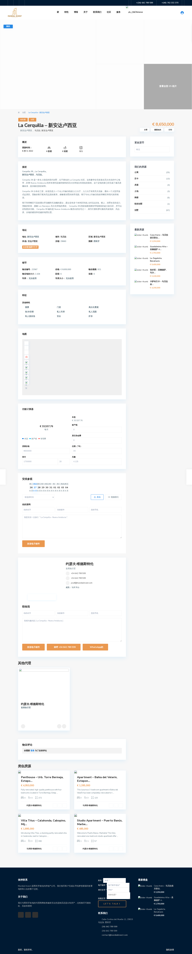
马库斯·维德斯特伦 (90, 805)
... (57, 793)
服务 (118, 12)
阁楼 (136, 197)
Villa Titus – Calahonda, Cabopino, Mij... (43, 822)
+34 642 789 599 (78, 573)
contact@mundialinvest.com (115, 935)
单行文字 (102, 890)
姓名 (100, 880)
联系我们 (97, 12)
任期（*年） (77, 446)
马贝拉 (37, 130)
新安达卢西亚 (47, 130)
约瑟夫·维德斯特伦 (79, 564)
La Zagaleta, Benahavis (156, 259)
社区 (109, 12)
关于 (85, 12)
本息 (74, 417)
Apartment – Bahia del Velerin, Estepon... (97, 779)
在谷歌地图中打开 (30, 247)
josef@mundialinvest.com (81, 583)
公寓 (136, 172)
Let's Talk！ (112, 903)
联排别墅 (138, 203)
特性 (66, 12)
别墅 (24, 112)
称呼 (64, 647)
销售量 (23, 119)
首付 (24, 457)
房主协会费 (76, 435)
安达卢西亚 (33, 241)
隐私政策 (170, 949)
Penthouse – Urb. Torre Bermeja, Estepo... (42, 779)
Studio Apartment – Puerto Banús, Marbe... (99, 822)
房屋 (136, 185)
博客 (76, 12)
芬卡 (136, 178)
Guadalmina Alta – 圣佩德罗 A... (159, 248)
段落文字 (102, 898)
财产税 (74, 425)
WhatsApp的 (96, 647)
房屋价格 (26, 446)
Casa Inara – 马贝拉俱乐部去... (159, 236)
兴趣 (74, 457)
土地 (136, 191)
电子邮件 (102, 885)
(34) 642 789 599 (109, 926)
